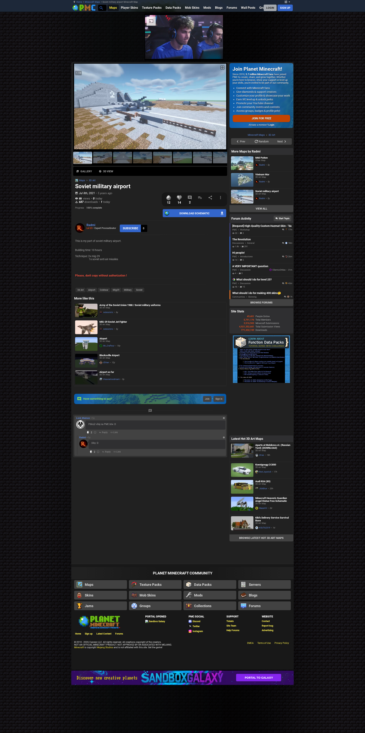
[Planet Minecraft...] (101, 8)
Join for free (261, 118)
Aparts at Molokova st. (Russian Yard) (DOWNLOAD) (272, 494)
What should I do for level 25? (254, 327)
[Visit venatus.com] (308, 53)
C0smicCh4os (279, 318)
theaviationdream (111, 379)
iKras (261, 503)
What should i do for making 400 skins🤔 (256, 341)
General (251, 291)
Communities (238, 345)
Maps (82, 180)
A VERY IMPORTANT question (250, 314)
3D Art (92, 180)
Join (207, 399)
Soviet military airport (267, 239)
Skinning (252, 345)
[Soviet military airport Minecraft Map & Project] (242, 245)
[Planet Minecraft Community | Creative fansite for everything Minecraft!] (99, 670)
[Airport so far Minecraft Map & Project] (86, 377)
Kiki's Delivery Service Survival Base (272, 567)
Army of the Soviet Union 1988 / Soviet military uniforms (130, 305)
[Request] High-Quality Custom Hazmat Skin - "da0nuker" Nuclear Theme (261, 274)
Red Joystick (265, 520)
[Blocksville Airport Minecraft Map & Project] (86, 361)
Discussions (238, 291)
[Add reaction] (95, 432)
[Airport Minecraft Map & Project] (86, 344)
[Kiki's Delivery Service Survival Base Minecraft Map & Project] (242, 572)
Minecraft (79, 695)
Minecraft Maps (92, 2)
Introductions (246, 304)
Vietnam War (262, 222)
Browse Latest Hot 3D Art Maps (261, 586)
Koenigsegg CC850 (265, 512)
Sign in (218, 399)
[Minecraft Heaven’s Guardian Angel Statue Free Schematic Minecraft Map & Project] (242, 553)
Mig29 (116, 290)
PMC (234, 278)
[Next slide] (219, 108)
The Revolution (241, 287)
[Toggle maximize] (222, 67)
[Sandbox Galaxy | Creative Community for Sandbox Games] (182, 726)
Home (79, 2)
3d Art (80, 290)
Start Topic (284, 266)
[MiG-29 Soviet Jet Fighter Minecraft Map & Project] (86, 327)
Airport (91, 290)
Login (271, 125)
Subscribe (130, 228)
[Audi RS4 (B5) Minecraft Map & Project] (242, 535)
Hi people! (238, 300)
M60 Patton (261, 205)
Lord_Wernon (83, 418)
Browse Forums (261, 350)
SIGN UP (285, 7)
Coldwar (104, 290)
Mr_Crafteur (108, 346)
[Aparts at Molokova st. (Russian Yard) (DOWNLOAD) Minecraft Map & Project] (242, 500)
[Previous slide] (80, 108)
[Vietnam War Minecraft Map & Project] (242, 228)
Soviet (139, 290)
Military (128, 290)
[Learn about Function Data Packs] (261, 430)
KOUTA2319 (264, 576)
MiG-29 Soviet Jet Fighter (113, 321)
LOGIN (270, 7)
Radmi (90, 225)
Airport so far (106, 372)
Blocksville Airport (109, 355)
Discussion (245, 318)
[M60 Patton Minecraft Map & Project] (242, 211)
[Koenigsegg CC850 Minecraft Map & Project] (242, 518)
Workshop (245, 278)
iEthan (106, 362)
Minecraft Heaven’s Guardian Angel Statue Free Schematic (271, 547)
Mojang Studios (105, 695)
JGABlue (263, 536)
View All (261, 256)
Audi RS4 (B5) (263, 529)
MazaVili (263, 556)
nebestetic (108, 312)
